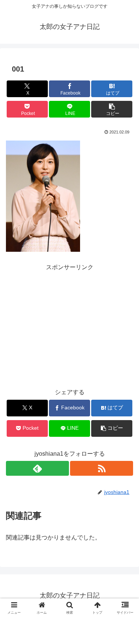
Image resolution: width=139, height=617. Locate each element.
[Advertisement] (69, 319)
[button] (111, 109)
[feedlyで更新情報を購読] (37, 468)
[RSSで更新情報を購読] (101, 468)
